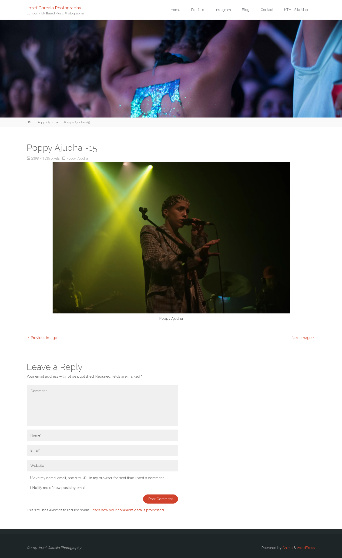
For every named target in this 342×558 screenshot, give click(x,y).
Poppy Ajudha (47, 122)
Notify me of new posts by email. (59, 488)
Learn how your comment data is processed (127, 510)
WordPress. (306, 548)
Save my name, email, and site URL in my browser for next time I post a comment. (97, 478)
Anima (287, 548)
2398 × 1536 (41, 158)
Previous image (44, 337)
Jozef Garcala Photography (54, 7)
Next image (302, 337)
